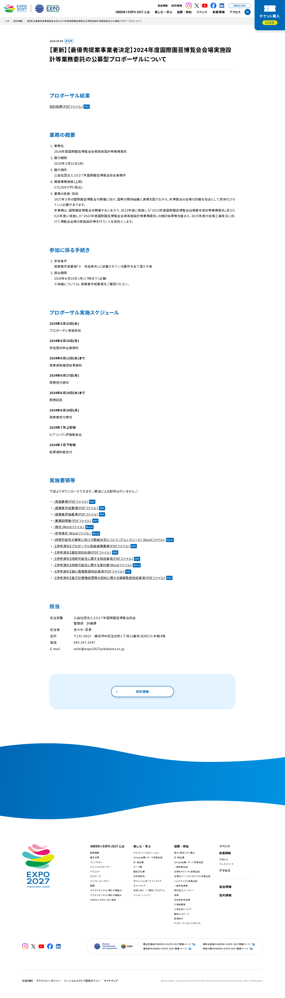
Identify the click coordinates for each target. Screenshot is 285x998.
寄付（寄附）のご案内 (184, 852)
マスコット (95, 871)
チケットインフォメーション (146, 852)
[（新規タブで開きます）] (189, 6)
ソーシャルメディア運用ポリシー (82, 981)
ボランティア (139, 885)
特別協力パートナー (184, 890)
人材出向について (183, 909)
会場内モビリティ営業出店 (187, 871)
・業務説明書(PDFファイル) (72, 520)
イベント (202, 12)
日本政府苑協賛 (182, 899)
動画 (92, 885)
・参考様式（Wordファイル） (72, 533)
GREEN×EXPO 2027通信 (103, 899)
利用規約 (27, 981)
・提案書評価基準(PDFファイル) (75, 514)
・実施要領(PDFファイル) (70, 501)
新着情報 (219, 12)
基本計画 (94, 857)
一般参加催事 (181, 885)
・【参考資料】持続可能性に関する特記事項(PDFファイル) (93, 558)
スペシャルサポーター (100, 866)
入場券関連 (180, 904)
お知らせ (223, 859)
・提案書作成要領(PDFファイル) (75, 507)
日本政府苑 (139, 876)
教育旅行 (178, 918)
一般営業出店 (181, 866)
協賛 (176, 895)
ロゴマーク (95, 876)
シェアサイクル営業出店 (186, 880)
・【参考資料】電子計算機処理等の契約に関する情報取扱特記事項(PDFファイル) (109, 577)
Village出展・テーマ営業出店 (148, 857)
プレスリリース (226, 863)
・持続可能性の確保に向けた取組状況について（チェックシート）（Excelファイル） (109, 539)
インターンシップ (141, 895)
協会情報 (225, 887)
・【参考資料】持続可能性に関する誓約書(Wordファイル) (92, 565)
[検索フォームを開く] (247, 12)
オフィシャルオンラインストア (147, 880)
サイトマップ (111, 981)
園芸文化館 (139, 871)
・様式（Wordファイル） (69, 526)
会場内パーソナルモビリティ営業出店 (192, 876)
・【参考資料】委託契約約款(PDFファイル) (82, 552)
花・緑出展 (138, 862)
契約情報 (176, 5)
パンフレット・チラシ (99, 880)
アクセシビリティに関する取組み (106, 895)
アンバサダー (96, 862)
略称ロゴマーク (182, 913)
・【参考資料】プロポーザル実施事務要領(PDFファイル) (91, 546)
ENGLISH (239, 5)
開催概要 (94, 852)
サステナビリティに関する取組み (106, 890)
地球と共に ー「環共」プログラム (149, 890)
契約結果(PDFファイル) (66, 106)
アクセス (235, 12)
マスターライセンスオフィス (187, 923)
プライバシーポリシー (48, 981)
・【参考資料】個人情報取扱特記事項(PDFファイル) (88, 571)
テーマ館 (137, 866)
